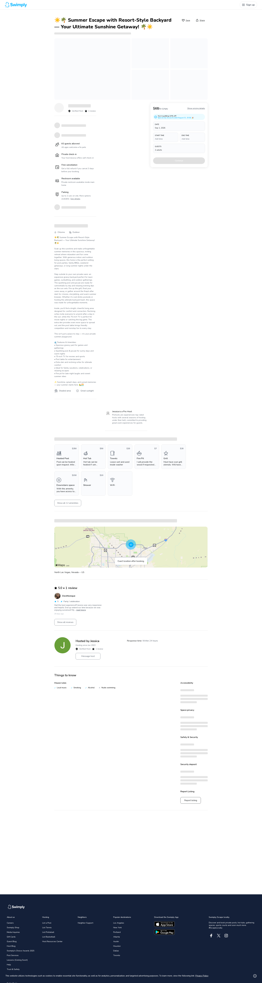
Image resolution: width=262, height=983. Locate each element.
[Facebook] (211, 935)
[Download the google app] (164, 932)
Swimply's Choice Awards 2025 (20, 950)
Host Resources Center (52, 941)
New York (117, 927)
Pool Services (13, 955)
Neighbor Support (85, 923)
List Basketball (48, 937)
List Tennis (47, 927)
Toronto (116, 955)
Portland (117, 932)
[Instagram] (226, 935)
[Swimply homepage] (69, 5)
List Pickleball (48, 932)
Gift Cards (11, 937)
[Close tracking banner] (255, 976)
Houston (117, 946)
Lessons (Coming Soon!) (17, 960)
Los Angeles (118, 923)
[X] (218, 935)
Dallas (116, 950)
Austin (116, 941)
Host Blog (11, 946)
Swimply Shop (13, 927)
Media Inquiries (13, 932)
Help (9, 964)
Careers (10, 923)
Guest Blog (12, 941)
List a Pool (46, 923)
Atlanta (116, 937)
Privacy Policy (201, 975)
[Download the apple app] (164, 924)
